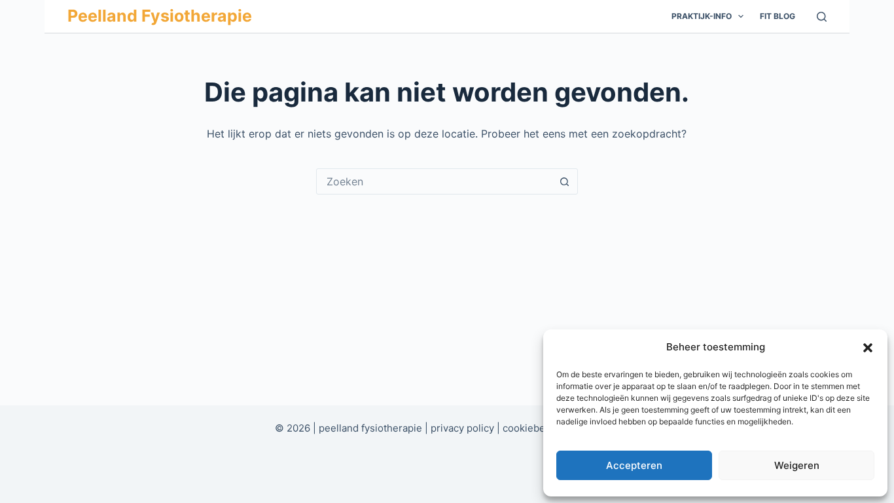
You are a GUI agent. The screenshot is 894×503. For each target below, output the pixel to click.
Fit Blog (777, 16)
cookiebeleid (532, 428)
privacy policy (462, 428)
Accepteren (634, 465)
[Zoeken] (822, 17)
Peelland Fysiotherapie (159, 16)
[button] (867, 347)
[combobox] (434, 181)
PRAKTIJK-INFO (701, 16)
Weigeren (796, 465)
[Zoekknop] (564, 181)
